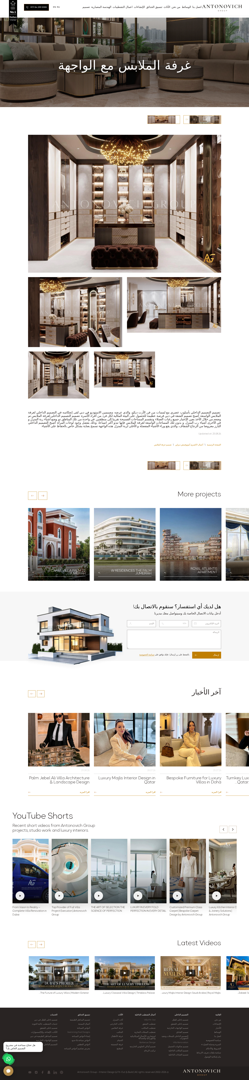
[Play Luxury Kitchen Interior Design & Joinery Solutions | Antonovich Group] (227, 871)
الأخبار (218, 1028)
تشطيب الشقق (149, 1024)
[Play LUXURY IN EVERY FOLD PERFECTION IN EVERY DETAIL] (148, 871)
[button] (32, 496)
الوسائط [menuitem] (186, 7)
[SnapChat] (49, 1072)
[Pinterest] (61, 1072)
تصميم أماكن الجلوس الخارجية (143, 1047)
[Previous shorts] (223, 829)
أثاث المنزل (118, 1020)
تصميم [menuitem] (86, 7)
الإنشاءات (217, 1024)
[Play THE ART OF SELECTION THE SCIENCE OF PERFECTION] (109, 871)
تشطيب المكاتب (148, 1028)
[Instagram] (36, 1072)
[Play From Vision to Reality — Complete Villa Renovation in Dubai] (30, 871)
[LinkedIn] (55, 1072)
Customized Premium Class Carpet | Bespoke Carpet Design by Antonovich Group (186, 911)
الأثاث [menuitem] (167, 7)
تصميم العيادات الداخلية (178, 1055)
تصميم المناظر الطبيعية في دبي (43, 1036)
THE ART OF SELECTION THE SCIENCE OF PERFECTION (108, 909)
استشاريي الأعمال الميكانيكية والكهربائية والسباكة (143, 1037)
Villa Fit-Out (150, 1020)
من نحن (217, 1020)
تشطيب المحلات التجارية (145, 1032)
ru (58, 7)
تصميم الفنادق (182, 1032)
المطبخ (120, 1049)
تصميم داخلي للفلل (180, 1020)
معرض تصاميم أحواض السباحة (77, 1049)
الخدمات (53, 1015)
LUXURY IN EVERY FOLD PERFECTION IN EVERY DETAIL (148, 909)
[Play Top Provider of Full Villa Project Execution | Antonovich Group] (70, 871)
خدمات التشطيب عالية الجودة (44, 1024)
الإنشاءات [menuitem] (139, 7)
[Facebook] (42, 1072)
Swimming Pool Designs (78, 1032)
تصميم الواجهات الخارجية (177, 1028)
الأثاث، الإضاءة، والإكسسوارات (44, 1032)
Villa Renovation (180, 1043)
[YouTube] (30, 1072)
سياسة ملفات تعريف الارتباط (208, 1053)
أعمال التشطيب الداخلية (145, 1015)
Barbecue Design (147, 1043)
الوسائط (217, 1032)
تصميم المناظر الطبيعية (80, 1020)
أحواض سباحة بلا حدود (81, 1040)
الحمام (120, 1040)
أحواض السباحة (83, 1028)
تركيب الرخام (150, 1051)
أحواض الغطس (83, 1045)
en (54, 7)
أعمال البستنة (84, 1024)
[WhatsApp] (8, 1059)
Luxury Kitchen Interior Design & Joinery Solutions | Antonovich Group (226, 911)
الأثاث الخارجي (116, 1024)
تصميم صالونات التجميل (178, 1047)
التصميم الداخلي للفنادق (47, 1045)
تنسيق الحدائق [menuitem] (154, 7)
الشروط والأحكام (213, 1049)
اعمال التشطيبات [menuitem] (122, 7)
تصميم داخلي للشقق (179, 1024)
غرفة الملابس (117, 1028)
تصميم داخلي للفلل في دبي (45, 1020)
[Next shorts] (233, 829)
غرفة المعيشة (117, 1045)
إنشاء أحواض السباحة (81, 1036)
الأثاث (120, 1015)
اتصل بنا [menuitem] (196, 7)
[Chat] (8, 1071)
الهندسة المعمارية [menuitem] (101, 7)
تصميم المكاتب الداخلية (178, 1051)
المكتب (120, 1032)
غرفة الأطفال (117, 1036)
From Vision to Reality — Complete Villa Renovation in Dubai (29, 911)
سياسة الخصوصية (146, 655)
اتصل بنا (217, 1036)
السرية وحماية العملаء (211, 1045)
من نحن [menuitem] (175, 7)
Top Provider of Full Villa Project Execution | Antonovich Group (69, 911)
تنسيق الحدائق (84, 1015)
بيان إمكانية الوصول (212, 1057)
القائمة (218, 1015)
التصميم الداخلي (181, 1015)
